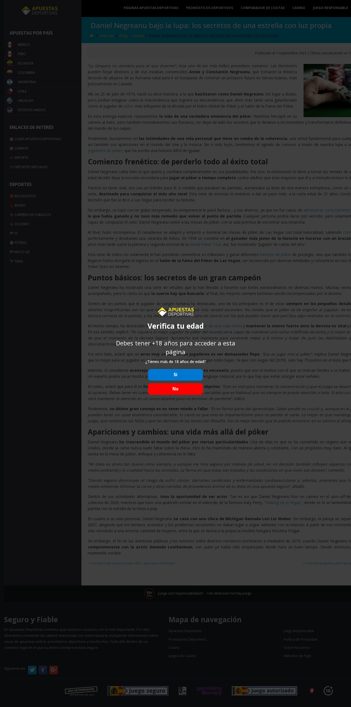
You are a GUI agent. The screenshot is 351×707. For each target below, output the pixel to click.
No (175, 389)
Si (175, 375)
